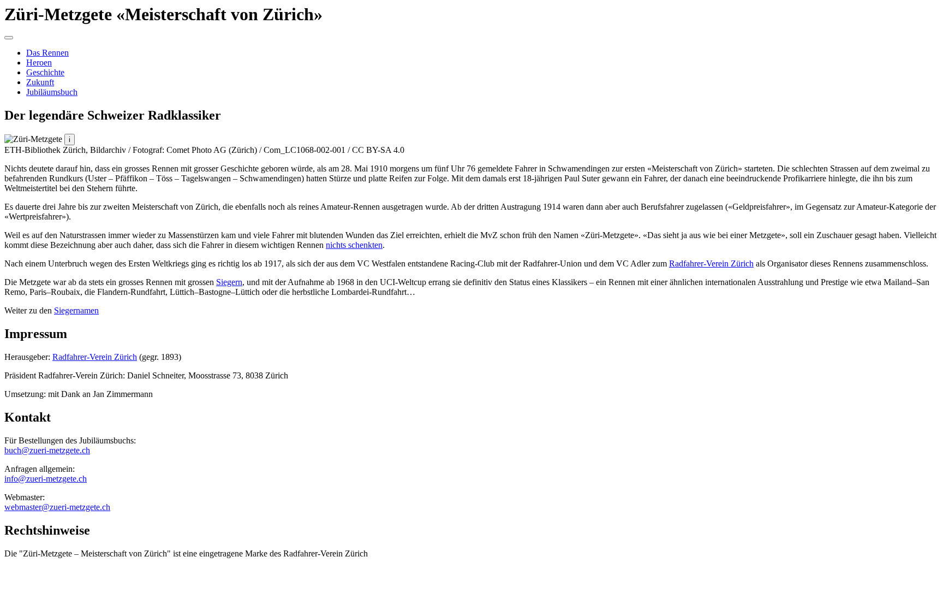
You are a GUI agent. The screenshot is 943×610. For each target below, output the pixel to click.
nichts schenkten (354, 245)
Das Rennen (47, 52)
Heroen (39, 62)
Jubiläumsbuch (51, 92)
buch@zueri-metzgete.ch (47, 450)
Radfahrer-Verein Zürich (711, 263)
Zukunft (40, 82)
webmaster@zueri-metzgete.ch (57, 507)
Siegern (229, 282)
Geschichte (45, 72)
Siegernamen (76, 310)
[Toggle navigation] (8, 37)
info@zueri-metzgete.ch (45, 478)
